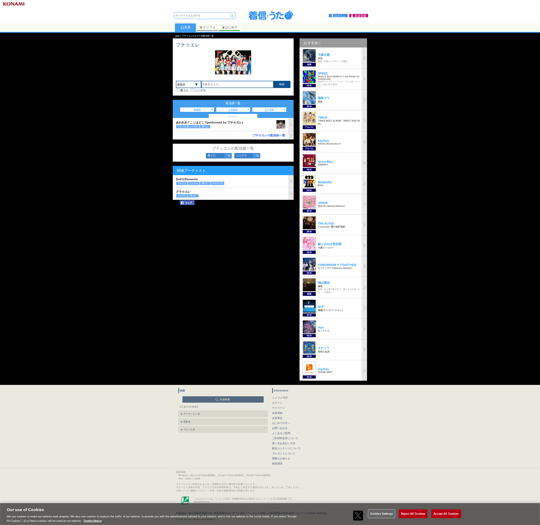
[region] (270, 514)
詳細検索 (225, 399)
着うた (184, 90)
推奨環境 (277, 463)
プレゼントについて (284, 453)
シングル (200, 90)
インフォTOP (280, 397)
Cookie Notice (93, 520)
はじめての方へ (281, 423)
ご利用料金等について (285, 438)
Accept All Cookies (446, 513)
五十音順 (269, 109)
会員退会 (277, 418)
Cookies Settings (381, 513)
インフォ (209, 27)
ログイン (277, 402)
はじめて (231, 27)
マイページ (278, 407)
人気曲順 (233, 109)
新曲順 (197, 109)
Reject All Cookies (413, 513)
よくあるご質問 (281, 433)
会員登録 (277, 412)
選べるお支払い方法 (284, 443)
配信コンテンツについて (286, 448)
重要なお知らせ (281, 458)
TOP (177, 36)
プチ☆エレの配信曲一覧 (269, 135)
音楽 (187, 27)
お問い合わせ (280, 428)
